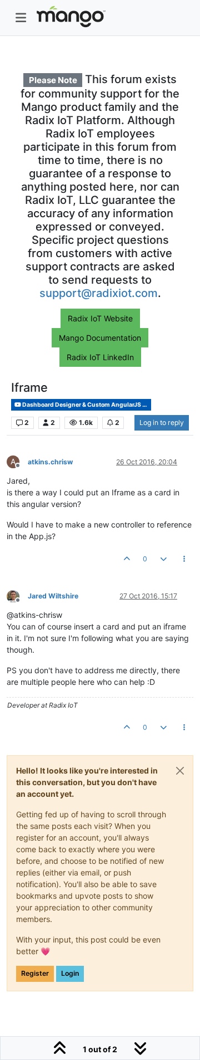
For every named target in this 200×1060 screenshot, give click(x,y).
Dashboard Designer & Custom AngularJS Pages (86, 404)
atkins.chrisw (50, 462)
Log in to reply (161, 422)
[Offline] (17, 595)
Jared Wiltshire (53, 596)
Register (35, 973)
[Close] (180, 771)
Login (70, 973)
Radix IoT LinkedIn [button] (100, 357)
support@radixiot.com (98, 293)
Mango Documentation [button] (100, 337)
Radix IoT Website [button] (100, 318)
